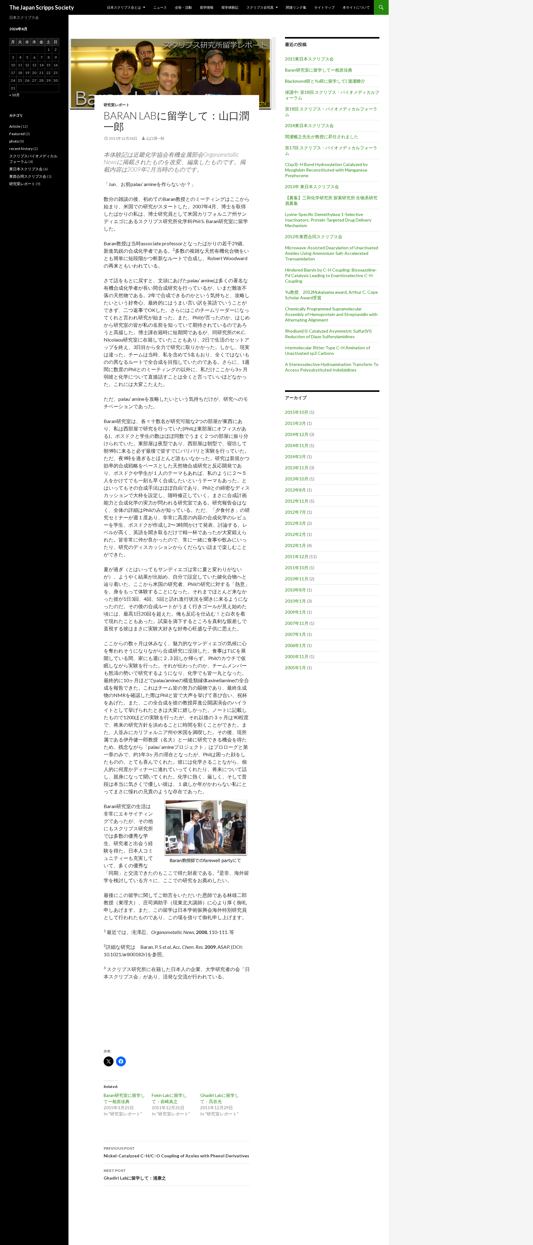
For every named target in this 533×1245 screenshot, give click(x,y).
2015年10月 (296, 412)
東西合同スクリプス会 (27, 176)
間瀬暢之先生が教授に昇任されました (321, 136)
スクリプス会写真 (260, 7)
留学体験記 (229, 7)
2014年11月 (296, 445)
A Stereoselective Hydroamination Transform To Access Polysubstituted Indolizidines (331, 367)
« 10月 (14, 95)
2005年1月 (295, 667)
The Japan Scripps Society (41, 7)
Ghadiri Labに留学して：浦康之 (135, 1174)
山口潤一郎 (155, 138)
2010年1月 (295, 601)
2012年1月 (295, 545)
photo (14, 141)
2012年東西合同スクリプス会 (313, 236)
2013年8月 (295, 489)
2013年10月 (296, 478)
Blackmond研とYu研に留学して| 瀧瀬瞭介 (325, 81)
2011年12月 (296, 556)
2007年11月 (296, 623)
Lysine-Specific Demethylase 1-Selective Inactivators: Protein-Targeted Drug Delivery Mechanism (328, 220)
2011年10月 (296, 567)
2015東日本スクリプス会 (309, 58)
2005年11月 (296, 656)
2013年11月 (296, 467)
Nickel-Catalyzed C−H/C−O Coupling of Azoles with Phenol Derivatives (176, 1152)
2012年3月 (295, 523)
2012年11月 (296, 501)
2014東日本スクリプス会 (309, 125)
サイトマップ (324, 7)
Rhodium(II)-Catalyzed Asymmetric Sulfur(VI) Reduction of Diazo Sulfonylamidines (328, 333)
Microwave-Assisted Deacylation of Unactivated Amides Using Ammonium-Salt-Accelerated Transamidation (331, 253)
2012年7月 (295, 512)
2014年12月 (296, 434)
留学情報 (206, 7)
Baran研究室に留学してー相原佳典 (318, 70)
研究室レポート (117, 104)
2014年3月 (295, 456)
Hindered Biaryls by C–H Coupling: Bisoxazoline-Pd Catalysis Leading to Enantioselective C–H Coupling (331, 275)
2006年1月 (295, 645)
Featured (17, 133)
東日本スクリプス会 (26, 169)
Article (14, 126)
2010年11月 (296, 578)
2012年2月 (295, 534)
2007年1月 (295, 634)
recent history (21, 148)
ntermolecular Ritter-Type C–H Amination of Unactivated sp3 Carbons (327, 350)
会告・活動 (183, 7)
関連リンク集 (296, 7)
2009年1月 (295, 612)
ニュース (160, 7)
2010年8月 (295, 589)
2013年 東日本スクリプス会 (312, 186)
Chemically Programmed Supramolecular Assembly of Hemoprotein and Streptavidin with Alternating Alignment (331, 314)
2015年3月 (295, 423)
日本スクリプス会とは (124, 7)
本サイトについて (356, 7)
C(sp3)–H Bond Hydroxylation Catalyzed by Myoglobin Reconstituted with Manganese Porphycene (326, 170)
